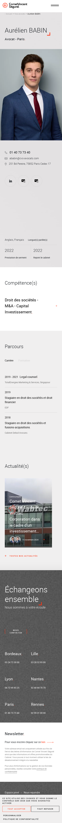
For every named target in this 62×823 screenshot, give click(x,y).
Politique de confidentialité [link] (21, 819)
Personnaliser (12, 815)
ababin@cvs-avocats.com (24, 158)
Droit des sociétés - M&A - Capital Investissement (21, 305)
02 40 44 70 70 (38, 687)
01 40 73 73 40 (19, 152)
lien (43, 742)
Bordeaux (13, 653)
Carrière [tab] (9, 360)
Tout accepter (16, 809)
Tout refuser (45, 809)
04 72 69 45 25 (12, 687)
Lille (34, 653)
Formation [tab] (24, 360)
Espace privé (12, 792)
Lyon (9, 678)
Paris (9, 704)
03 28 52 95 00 (38, 662)
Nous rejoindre (32, 792)
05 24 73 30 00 (12, 662)
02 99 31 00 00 (38, 712)
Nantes (37, 678)
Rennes (37, 704)
